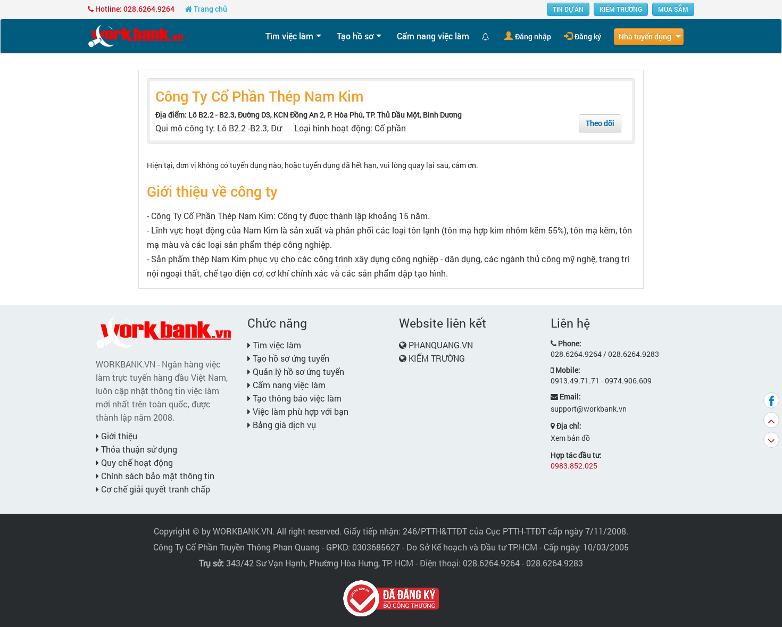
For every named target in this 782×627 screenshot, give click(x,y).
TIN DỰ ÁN (568, 9)
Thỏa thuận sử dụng (138, 449)
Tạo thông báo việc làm (296, 398)
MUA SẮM (673, 9)
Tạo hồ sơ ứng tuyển (290, 358)
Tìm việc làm (289, 35)
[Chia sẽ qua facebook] (771, 400)
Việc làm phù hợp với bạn (299, 411)
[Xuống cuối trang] (771, 440)
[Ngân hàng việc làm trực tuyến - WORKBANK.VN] (136, 35)
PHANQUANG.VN (441, 344)
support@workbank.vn (589, 409)
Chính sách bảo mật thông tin (156, 475)
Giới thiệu (118, 435)
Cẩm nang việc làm (433, 35)
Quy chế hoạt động (136, 462)
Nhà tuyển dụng (645, 36)
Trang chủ (209, 9)
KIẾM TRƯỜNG (621, 9)
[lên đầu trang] (771, 420)
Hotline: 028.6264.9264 (134, 9)
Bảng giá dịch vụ (283, 424)
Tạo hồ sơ (355, 35)
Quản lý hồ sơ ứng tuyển (297, 371)
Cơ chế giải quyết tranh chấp (154, 489)
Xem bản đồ (570, 438)
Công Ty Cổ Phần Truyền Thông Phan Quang (236, 547)
